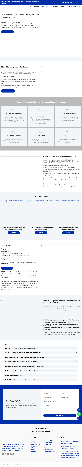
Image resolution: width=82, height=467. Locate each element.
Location (3, 253)
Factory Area (4, 255)
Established (4, 251)
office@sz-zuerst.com (41, 431)
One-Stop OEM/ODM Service (41, 114)
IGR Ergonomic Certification (14, 135)
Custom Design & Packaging (41, 135)
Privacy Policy (22, 464)
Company (3, 249)
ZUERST (36, 59)
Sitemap (16, 464)
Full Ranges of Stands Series (68, 113)
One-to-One (68, 136)
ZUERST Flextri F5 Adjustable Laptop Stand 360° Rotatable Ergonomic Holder (14, 228)
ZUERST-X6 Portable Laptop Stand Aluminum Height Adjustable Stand (41, 228)
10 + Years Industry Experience (14, 113)
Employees (4, 259)
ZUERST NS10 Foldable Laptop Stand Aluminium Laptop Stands (68, 228)
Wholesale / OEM (44, 59)
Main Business (4, 263)
